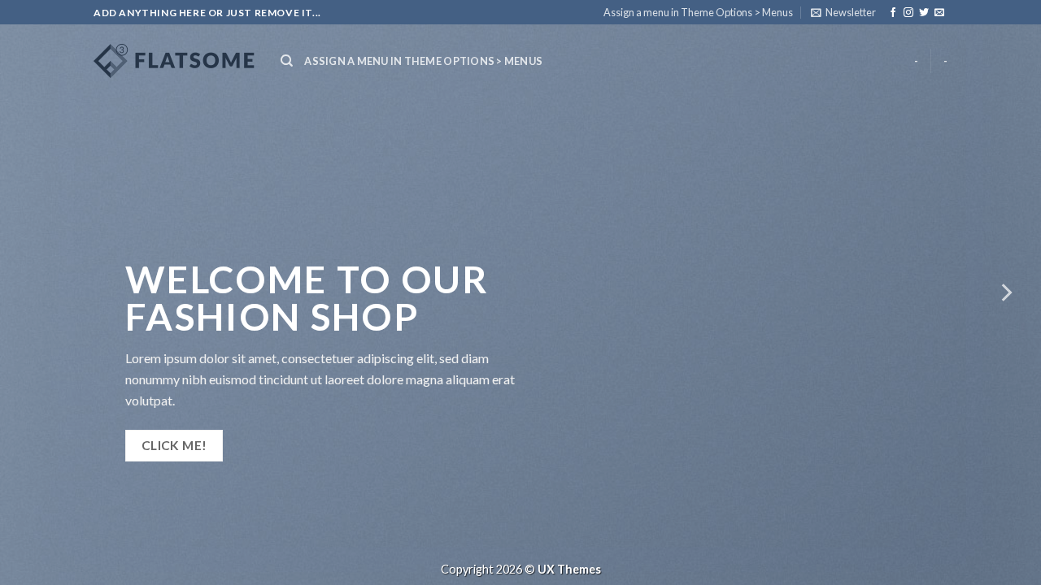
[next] (1005, 292)
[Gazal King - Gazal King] (175, 61)
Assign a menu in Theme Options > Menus (698, 12)
